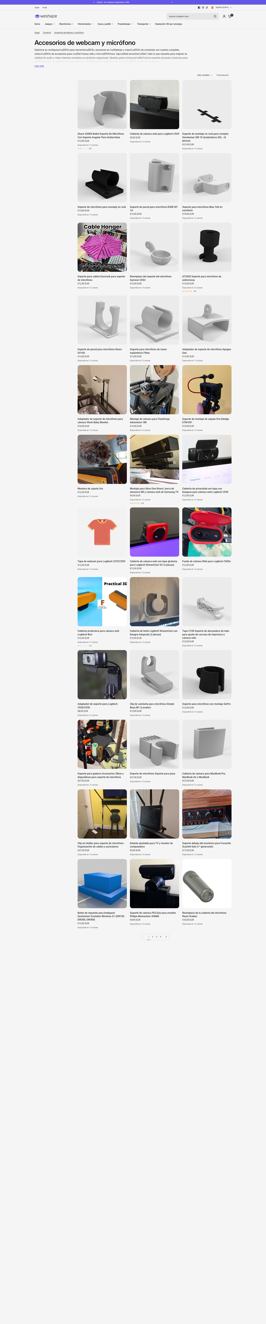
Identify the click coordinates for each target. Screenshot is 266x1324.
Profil (44, 8)
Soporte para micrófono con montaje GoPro (206, 704)
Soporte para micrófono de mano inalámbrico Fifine (148, 351)
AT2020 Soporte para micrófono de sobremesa (201, 278)
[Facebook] (199, 8)
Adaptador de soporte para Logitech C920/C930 (98, 706)
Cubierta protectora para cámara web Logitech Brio (98, 632)
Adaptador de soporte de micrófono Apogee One (206, 351)
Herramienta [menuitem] (84, 24)
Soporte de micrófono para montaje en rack (102, 207)
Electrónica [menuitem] (65, 24)
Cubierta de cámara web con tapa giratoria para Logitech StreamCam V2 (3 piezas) (153, 563)
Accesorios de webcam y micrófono (69, 33)
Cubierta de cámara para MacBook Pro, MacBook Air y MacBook (204, 775)
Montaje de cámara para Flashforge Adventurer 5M (150, 421)
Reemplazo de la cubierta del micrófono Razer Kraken (204, 914)
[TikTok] (207, 8)
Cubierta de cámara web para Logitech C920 (154, 133)
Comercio (47, 33)
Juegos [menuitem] (48, 24)
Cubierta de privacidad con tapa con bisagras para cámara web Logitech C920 (205, 490)
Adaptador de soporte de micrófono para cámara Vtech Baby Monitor (100, 421)
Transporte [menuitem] (142, 24)
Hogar (37, 33)
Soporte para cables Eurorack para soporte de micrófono (101, 278)
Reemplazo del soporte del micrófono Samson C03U (150, 278)
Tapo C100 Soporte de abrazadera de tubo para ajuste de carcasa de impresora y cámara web (205, 634)
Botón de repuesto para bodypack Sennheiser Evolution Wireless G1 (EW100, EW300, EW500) (101, 916)
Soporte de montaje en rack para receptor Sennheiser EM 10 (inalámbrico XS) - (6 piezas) (205, 137)
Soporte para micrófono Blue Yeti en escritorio (202, 209)
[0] (229, 16)
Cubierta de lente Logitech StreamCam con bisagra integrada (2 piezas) (153, 632)
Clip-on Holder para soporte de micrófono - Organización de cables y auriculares (101, 845)
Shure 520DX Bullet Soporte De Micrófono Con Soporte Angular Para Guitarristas (101, 135)
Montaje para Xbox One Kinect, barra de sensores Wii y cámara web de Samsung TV (154, 490)
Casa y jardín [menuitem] (104, 24)
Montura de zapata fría (90, 488)
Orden (36, 8)
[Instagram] (203, 8)
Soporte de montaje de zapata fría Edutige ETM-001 (205, 421)
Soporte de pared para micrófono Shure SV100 (100, 351)
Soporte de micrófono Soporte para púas (152, 773)
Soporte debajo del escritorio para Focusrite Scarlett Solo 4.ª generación (206, 845)
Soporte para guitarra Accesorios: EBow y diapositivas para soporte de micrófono (101, 775)
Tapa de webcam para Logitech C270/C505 (101, 561)
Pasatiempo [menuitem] (124, 24)
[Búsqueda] (215, 16)
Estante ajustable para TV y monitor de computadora (151, 845)
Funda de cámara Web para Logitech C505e (206, 561)
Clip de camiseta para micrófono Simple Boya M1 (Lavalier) (152, 706)
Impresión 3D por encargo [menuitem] (168, 24)
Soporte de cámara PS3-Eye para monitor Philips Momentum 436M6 (153, 914)
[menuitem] (37, 7)
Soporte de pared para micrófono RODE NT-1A (154, 209)
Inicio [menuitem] (37, 24)
